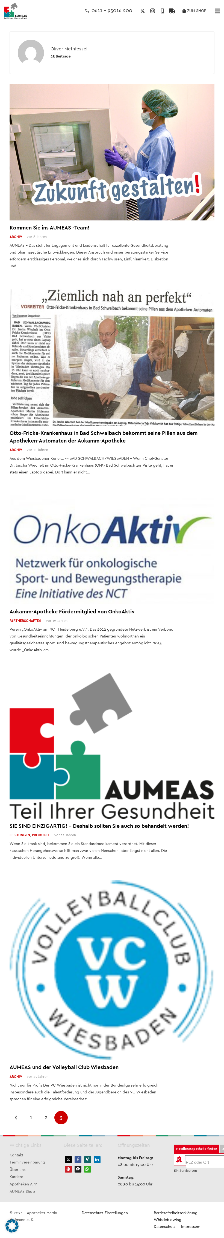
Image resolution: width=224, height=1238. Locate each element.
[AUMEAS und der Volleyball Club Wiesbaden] (112, 884)
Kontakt (16, 1155)
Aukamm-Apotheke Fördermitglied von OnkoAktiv (72, 612)
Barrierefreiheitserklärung (176, 1213)
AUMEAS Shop (22, 1192)
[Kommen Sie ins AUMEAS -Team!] (112, 87)
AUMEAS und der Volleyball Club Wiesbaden (64, 1067)
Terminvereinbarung (27, 1163)
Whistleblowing (167, 1220)
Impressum (190, 1227)
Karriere (16, 1177)
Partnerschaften (25, 621)
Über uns (17, 1170)
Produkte (41, 835)
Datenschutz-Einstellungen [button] (105, 1213)
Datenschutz (164, 1227)
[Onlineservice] (172, 11)
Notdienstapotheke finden (196, 1149)
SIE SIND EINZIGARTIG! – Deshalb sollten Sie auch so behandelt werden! (99, 826)
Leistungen (20, 835)
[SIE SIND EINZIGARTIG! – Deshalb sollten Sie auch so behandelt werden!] (112, 676)
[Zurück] (16, 1117)
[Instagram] (152, 11)
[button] (68, 1159)
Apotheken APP (23, 1184)
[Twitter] (143, 11)
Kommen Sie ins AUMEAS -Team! (50, 228)
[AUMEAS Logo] (15, 11)
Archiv (16, 237)
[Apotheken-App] (162, 11)
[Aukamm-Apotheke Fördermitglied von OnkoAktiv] (112, 498)
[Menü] (217, 11)
